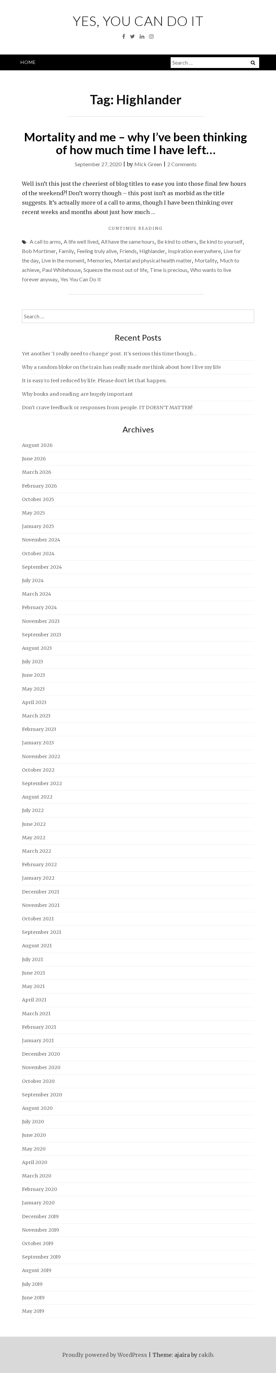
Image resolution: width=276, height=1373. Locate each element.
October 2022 (38, 770)
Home (28, 62)
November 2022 (41, 756)
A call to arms (45, 241)
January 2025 (38, 526)
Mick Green (148, 164)
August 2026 (37, 445)
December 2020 (41, 1054)
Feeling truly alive (97, 251)
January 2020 (38, 1203)
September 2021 (41, 932)
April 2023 (34, 702)
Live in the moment (62, 260)
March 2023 (36, 716)
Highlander (152, 251)
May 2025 (33, 513)
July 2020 (33, 1122)
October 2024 (38, 554)
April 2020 (34, 1162)
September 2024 (42, 567)
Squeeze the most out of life (115, 270)
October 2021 (38, 919)
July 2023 (32, 662)
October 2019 (37, 1243)
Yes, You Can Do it (138, 21)
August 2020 (37, 1108)
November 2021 (41, 905)
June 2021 (33, 973)
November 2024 (41, 540)
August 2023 (37, 648)
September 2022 (42, 783)
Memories (99, 260)
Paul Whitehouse (61, 270)
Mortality (206, 260)
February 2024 (39, 607)
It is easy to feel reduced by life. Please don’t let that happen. (94, 381)
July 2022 (33, 810)
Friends (128, 251)
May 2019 (33, 1311)
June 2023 (33, 675)
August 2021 (37, 946)
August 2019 (36, 1270)
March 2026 (36, 472)
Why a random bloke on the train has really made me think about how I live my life (121, 367)
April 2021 (34, 1000)
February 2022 (39, 864)
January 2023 (38, 743)
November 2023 (41, 621)
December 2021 (40, 892)
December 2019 (40, 1216)
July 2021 (32, 959)
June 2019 (33, 1298)
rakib (206, 1354)
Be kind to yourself (221, 241)
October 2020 (38, 1081)
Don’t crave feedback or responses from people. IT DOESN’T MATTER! (107, 407)
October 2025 (38, 499)
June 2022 (34, 824)
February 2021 (39, 1027)
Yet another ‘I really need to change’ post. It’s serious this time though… (109, 354)
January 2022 (38, 878)
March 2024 (36, 594)
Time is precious (168, 270)
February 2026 (39, 486)
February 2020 (39, 1189)
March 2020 (36, 1176)
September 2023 (41, 635)
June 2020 (34, 1135)
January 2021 (38, 1040)
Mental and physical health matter (153, 260)
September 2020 (42, 1095)
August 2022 (37, 797)
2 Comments (182, 164)
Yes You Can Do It (80, 279)
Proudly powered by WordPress (104, 1354)
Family (66, 251)
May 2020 (33, 1149)
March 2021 (36, 1014)
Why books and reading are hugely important (77, 394)
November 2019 (40, 1230)
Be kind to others (177, 241)
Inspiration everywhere (194, 251)
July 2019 (32, 1284)
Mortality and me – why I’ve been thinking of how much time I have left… (135, 143)
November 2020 (41, 1067)
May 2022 (33, 838)
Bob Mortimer (39, 251)
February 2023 (39, 729)
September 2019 (41, 1257)
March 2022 (36, 851)
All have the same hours (127, 241)
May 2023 (33, 689)
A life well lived (81, 241)
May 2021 (33, 986)
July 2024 (33, 580)
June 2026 (34, 459)
